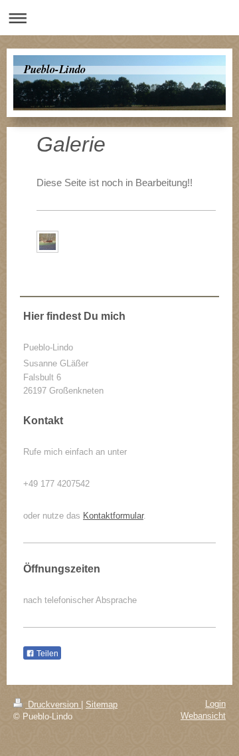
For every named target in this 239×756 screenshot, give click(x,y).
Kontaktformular (113, 516)
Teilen (46, 653)
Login (215, 704)
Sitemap (102, 704)
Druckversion (53, 704)
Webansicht (203, 716)
